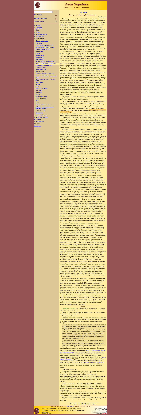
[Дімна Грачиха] (39, 71)
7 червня (68, 359)
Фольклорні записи (41, 115)
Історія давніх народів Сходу (45, 45)
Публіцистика (40, 38)
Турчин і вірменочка (41, 98)
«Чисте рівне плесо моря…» (43, 104)
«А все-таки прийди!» (41, 88)
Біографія (39, 27)
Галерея (38, 119)
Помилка (37, 84)
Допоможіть (70, 406)
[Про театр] (38, 90)
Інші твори (39, 43)
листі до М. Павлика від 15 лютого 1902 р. (92, 362)
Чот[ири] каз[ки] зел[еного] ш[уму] (44, 47)
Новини (38, 25)
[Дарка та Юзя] (39, 82)
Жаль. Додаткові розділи (42, 49)
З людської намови (40, 67)
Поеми (38, 32)
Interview (37, 94)
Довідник (37, 123)
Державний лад (39, 59)
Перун (37, 102)
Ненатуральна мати (41, 96)
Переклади (39, 113)
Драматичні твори (41, 34)
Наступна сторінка (91, 404)
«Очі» (37, 86)
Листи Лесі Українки (42, 117)
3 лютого (103, 357)
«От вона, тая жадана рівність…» (44, 65)
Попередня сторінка (75, 404)
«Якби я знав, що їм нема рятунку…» (45, 61)
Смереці (50, 413)
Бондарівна (38, 92)
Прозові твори (40, 36)
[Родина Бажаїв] (39, 57)
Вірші (37, 30)
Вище (83, 404)
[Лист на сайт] (56, 15)
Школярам (37, 126)
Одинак (37, 53)
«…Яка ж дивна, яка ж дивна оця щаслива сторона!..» (44, 107)
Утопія (37, 100)
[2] (44, 110)
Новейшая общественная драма (44, 73)
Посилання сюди (39, 21)
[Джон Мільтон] (39, 55)
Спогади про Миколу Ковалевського (45, 63)
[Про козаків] (39, 51)
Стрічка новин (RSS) (40, 18)
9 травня (62, 359)
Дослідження (40, 121)
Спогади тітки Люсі (40, 69)
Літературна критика (42, 41)
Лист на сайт (38, 14)
